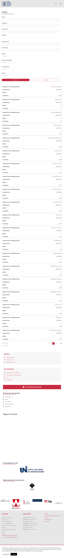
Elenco (3, 73)
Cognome (4, 23)
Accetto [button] (14, 554)
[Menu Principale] (60, 4)
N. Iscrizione (5, 29)
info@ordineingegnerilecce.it (10, 535)
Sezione (4, 35)
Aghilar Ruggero (57, 253)
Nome (3, 17)
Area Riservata (48, 519)
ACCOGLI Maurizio (57, 176)
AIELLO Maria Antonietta (55, 330)
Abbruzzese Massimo (56, 112)
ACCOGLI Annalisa (57, 163)
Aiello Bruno (59, 317)
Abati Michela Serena (56, 86)
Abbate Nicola (58, 99)
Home (46, 513)
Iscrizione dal (5, 41)
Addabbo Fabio (58, 240)
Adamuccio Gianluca (56, 227)
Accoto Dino (59, 215)
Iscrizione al (5, 47)
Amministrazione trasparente (52, 515)
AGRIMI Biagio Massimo (56, 291)
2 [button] (56, 343)
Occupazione (5, 66)
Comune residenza (7, 60)
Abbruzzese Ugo (58, 125)
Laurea (3, 53)
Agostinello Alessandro (56, 279)
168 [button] (61, 343)
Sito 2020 (46, 521)
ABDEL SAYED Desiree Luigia (54, 138)
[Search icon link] (56, 3)
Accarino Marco (58, 150)
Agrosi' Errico (58, 304)
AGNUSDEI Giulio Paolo (56, 266)
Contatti (46, 517)
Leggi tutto (5, 554)
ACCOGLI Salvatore (57, 189)
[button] (31, 44)
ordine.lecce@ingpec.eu (11, 537)
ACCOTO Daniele (57, 202)
